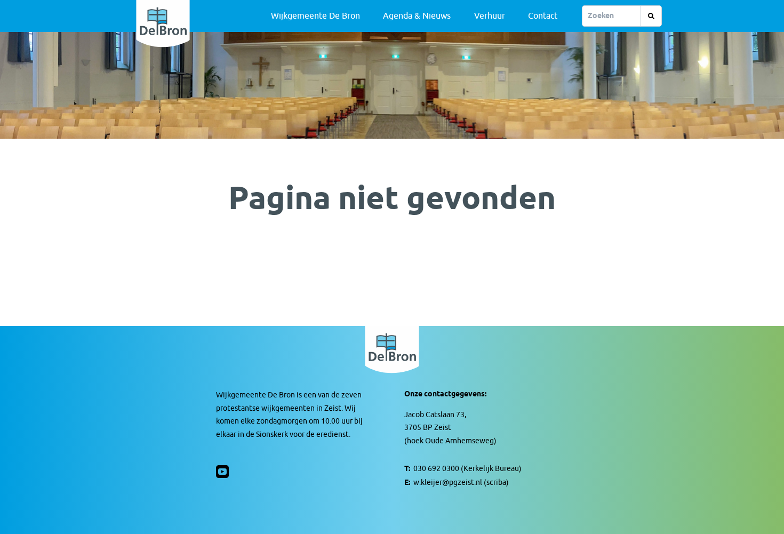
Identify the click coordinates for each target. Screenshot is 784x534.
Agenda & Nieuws (417, 16)
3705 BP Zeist (427, 427)
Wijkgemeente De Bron (315, 16)
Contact (542, 16)
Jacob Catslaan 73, (435, 414)
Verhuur (489, 16)
